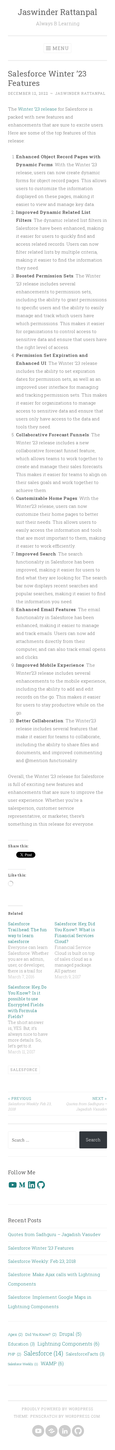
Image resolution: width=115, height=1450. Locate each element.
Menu (60, 48)
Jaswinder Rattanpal (57, 12)
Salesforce (23, 1069)
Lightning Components (68, 1344)
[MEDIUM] (51, 1431)
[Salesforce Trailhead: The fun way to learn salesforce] (31, 950)
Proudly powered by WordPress (57, 1408)
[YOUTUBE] (37, 1431)
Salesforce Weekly (23, 1364)
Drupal (70, 1334)
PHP (14, 1354)
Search (93, 1140)
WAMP (52, 1363)
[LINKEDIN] (64, 1431)
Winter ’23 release (37, 109)
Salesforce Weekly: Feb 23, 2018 (29, 1104)
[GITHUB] (77, 1431)
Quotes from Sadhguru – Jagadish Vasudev (86, 1104)
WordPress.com (82, 1416)
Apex (15, 1334)
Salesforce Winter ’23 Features (41, 1248)
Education (21, 1344)
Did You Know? (41, 1334)
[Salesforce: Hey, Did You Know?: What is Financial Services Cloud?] (78, 950)
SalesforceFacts (85, 1354)
